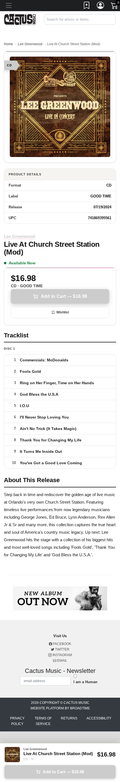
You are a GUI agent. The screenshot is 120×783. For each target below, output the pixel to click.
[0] (114, 6)
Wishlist (62, 312)
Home (8, 44)
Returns (69, 718)
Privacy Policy (17, 721)
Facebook (61, 644)
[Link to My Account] (101, 6)
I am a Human (85, 682)
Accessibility (99, 718)
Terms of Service (43, 721)
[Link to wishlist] (87, 6)
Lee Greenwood (30, 44)
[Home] (20, 19)
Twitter (61, 649)
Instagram (62, 655)
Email (61, 661)
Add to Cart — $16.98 (64, 296)
